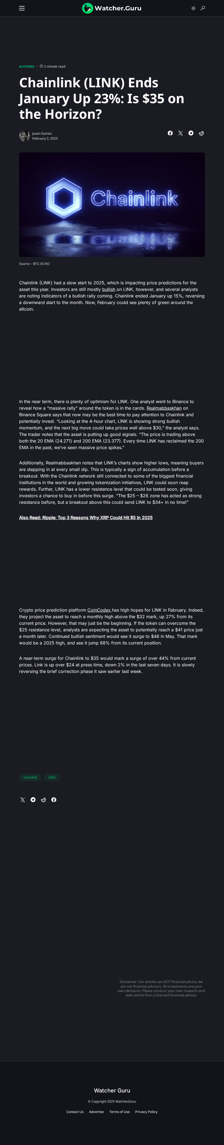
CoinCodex (99, 610)
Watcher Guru (112, 1090)
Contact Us (75, 1112)
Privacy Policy (146, 1112)
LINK (51, 777)
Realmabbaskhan (164, 408)
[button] (22, 8)
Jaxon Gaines (42, 133)
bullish (108, 289)
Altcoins (26, 66)
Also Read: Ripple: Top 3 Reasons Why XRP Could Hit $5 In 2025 (86, 517)
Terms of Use (119, 1112)
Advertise (96, 1112)
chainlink (30, 777)
